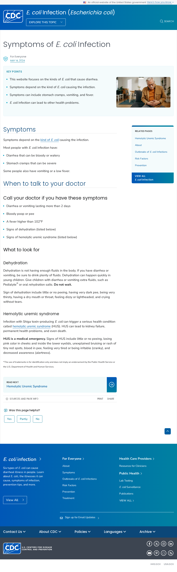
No (37, 419)
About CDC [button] (48, 531)
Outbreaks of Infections (151, 152)
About (138, 145)
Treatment (68, 498)
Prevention (141, 165)
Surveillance (130, 487)
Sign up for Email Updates (80, 517)
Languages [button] (113, 531)
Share (110, 398)
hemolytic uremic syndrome (32, 326)
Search (169, 21)
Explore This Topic (43, 22)
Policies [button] (81, 531)
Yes (9, 419)
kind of (49, 140)
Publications (126, 493)
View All (12, 500)
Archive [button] (146, 531)
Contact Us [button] (13, 531)
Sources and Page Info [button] (24, 398)
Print (100, 398)
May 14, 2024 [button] (17, 60)
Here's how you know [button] (159, 2)
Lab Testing (126, 480)
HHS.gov (156, 564)
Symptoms (68, 472)
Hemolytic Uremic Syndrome (150, 138)
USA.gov (169, 564)
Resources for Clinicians (132, 466)
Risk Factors (141, 158)
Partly (23, 419)
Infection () (70, 12)
